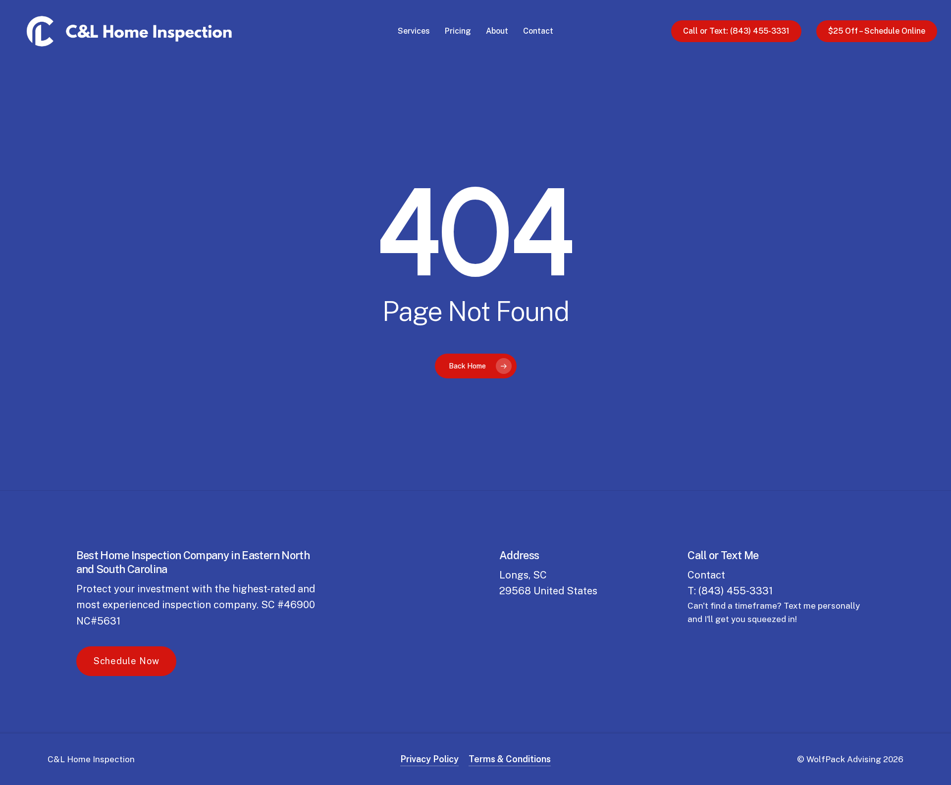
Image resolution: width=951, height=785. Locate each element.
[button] (126, 661)
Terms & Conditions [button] (510, 759)
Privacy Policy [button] (429, 759)
